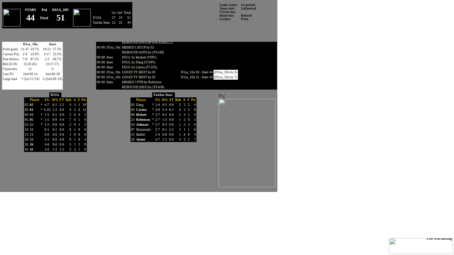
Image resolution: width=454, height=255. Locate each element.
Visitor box (228, 12)
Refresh (246, 15)
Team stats (227, 8)
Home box (227, 15)
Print (244, 19)
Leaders (225, 19)
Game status (228, 5)
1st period (248, 5)
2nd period (248, 8)
